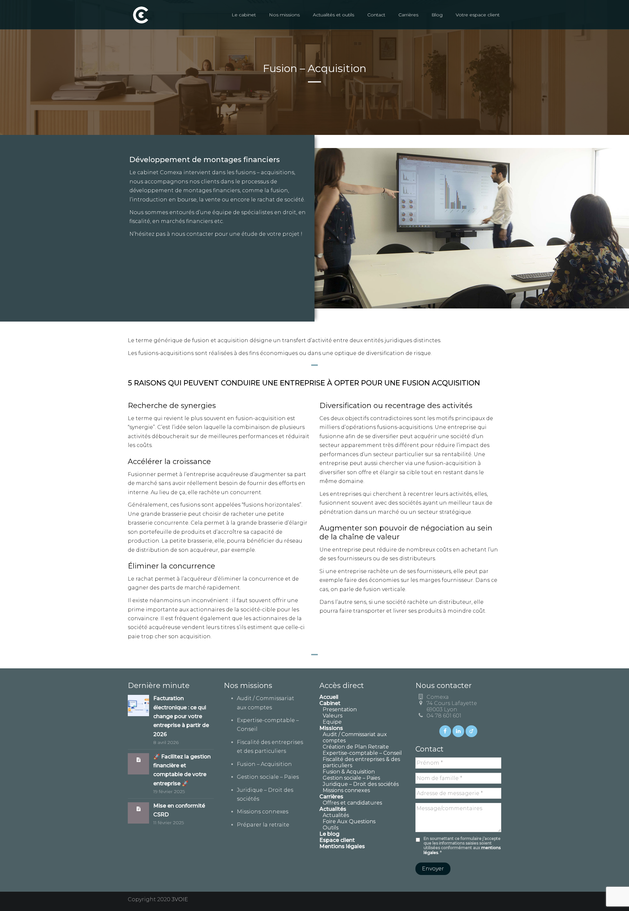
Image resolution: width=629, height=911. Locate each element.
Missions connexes (262, 812)
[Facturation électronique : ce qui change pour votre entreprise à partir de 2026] (138, 705)
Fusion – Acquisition (264, 764)
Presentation (340, 709)
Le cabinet (244, 15)
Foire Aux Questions (349, 821)
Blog (437, 15)
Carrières (408, 15)
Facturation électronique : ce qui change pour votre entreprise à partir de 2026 (181, 716)
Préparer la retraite (263, 825)
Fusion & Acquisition (349, 772)
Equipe (332, 722)
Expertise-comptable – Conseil (362, 753)
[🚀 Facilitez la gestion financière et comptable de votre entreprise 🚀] (139, 759)
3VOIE (180, 899)
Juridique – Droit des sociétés (361, 784)
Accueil (328, 697)
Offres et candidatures (352, 803)
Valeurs (332, 716)
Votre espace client (478, 15)
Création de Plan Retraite (356, 747)
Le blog (329, 834)
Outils (330, 828)
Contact (376, 15)
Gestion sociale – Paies (268, 777)
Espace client (337, 840)
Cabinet (329, 703)
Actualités (336, 815)
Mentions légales (342, 846)
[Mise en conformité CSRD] (139, 809)
